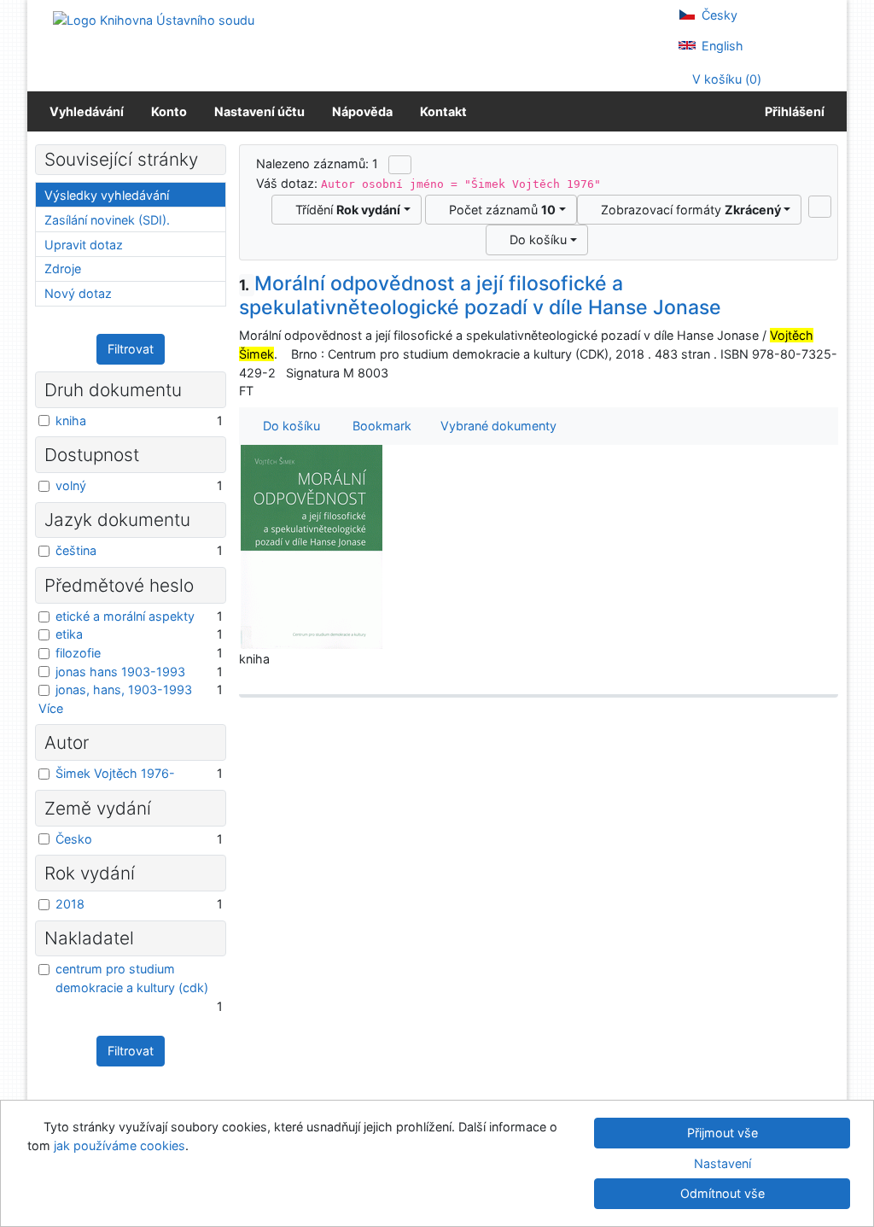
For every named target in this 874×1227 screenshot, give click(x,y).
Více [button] (50, 708)
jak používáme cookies (119, 1145)
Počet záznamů (499, 209)
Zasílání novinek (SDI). (107, 220)
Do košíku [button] (288, 425)
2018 (69, 904)
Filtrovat (131, 349)
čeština (75, 550)
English (720, 45)
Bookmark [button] (378, 425)
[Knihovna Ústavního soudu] (153, 19)
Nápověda (362, 111)
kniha (70, 420)
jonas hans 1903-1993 (120, 671)
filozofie (78, 653)
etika (69, 634)
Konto (169, 111)
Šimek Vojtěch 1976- (115, 773)
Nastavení (722, 1163)
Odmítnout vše (722, 1193)
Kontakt (443, 111)
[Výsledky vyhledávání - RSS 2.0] (399, 164)
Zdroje (62, 268)
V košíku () (725, 79)
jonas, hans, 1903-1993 (123, 689)
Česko (73, 839)
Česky (717, 15)
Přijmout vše (722, 1132)
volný (70, 485)
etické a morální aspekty (125, 616)
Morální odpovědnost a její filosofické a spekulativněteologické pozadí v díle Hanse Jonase (480, 295)
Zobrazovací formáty (687, 209)
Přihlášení (792, 111)
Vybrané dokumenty (496, 425)
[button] (819, 207)
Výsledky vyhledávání (106, 195)
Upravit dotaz (83, 244)
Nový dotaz (78, 293)
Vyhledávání (87, 111)
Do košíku (535, 239)
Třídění (344, 209)
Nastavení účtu (259, 111)
